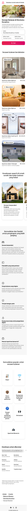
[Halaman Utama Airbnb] (3, 2)
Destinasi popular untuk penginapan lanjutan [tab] (13, 450)
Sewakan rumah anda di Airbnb (15, 2)
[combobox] (13, 33)
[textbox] (7, 38)
